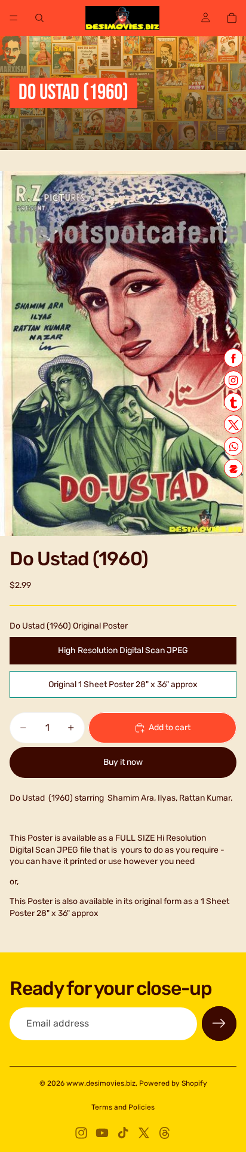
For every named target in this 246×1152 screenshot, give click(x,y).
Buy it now (123, 762)
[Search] (39, 18)
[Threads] (165, 1133)
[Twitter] (144, 1133)
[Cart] (232, 18)
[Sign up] (219, 1023)
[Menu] (13, 18)
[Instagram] (81, 1133)
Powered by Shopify (173, 1083)
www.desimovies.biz (101, 1083)
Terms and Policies (123, 1107)
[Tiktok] (123, 1133)
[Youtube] (102, 1133)
